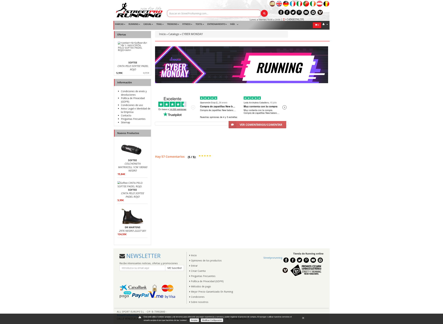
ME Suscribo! (174, 268)
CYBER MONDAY (192, 34)
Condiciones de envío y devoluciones (134, 93)
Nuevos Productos (128, 133)
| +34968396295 (292, 19)
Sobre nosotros (199, 302)
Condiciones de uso (132, 105)
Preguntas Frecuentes (133, 119)
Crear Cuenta (198, 270)
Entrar (194, 265)
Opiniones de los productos (206, 260)
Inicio (162, 34)
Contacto (126, 115)
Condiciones (197, 296)
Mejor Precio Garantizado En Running (211, 291)
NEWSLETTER (143, 256)
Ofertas (121, 34)
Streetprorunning (272, 257)
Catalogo (173, 34)
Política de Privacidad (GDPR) (207, 281)
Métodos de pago (200, 286)
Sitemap (125, 122)
